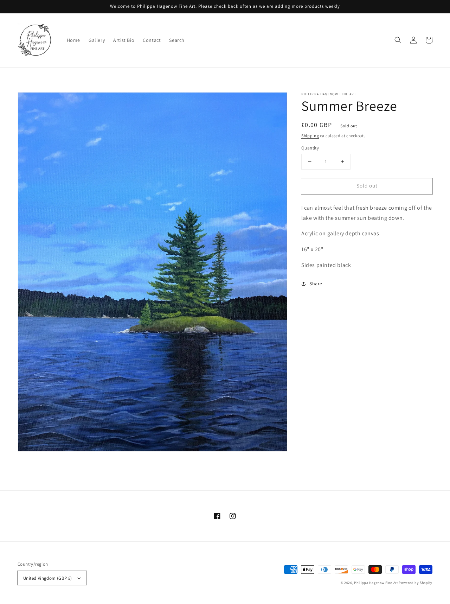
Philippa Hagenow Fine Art (376, 582)
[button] (398, 40)
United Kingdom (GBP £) (47, 578)
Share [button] (315, 283)
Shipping (310, 135)
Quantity (310, 148)
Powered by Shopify (415, 582)
